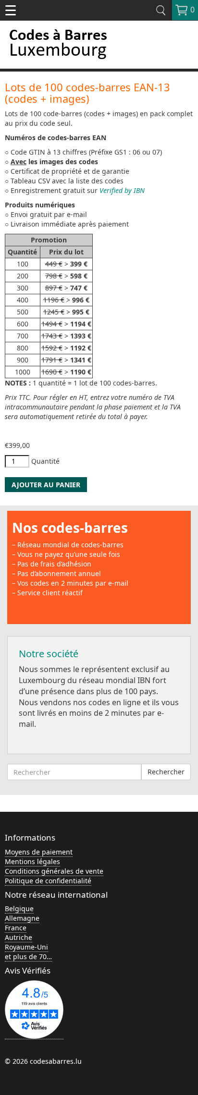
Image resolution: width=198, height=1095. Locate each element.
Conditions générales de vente (54, 871)
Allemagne (22, 918)
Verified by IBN (122, 190)
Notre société (48, 653)
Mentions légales (32, 861)
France (15, 927)
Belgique (19, 908)
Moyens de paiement (39, 851)
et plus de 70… (28, 956)
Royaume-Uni (26, 946)
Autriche (18, 937)
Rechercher (166, 771)
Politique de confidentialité (48, 880)
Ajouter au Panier (46, 484)
